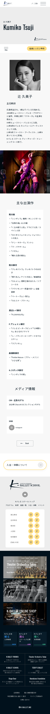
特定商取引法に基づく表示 (17, 696)
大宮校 (13, 531)
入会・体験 (32, 505)
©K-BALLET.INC (25, 707)
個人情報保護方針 (30, 693)
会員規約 (17, 693)
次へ (47, 172)
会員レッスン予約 (36, 48)
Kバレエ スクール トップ (25, 501)
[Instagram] (30, 514)
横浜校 (13, 526)
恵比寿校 (14, 515)
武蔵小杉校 (15, 542)
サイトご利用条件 (36, 696)
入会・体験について (17, 464)
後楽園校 (14, 537)
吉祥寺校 (14, 520)
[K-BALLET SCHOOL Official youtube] (25, 494)
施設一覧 (23, 505)
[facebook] (36, 514)
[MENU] (43, 3)
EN (36, 3)
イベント (41, 505)
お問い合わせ (25, 700)
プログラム (10, 505)
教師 (16, 505)
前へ (3, 172)
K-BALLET (8, 3)
